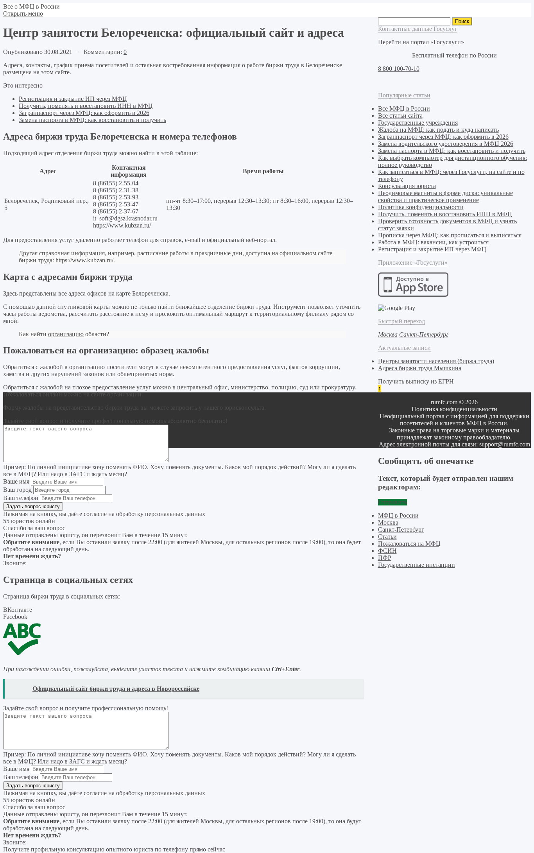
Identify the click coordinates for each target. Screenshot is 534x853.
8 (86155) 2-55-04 (115, 183)
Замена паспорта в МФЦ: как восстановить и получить (92, 119)
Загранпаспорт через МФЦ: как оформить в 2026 (84, 112)
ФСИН (387, 550)
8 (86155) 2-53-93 (115, 197)
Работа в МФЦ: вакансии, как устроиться (433, 242)
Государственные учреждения (418, 122)
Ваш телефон (20, 498)
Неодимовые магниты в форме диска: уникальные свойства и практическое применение (445, 196)
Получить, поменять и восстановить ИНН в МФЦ (86, 105)
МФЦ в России (398, 515)
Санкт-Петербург (401, 529)
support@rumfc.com (504, 444)
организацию (66, 334)
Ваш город (17, 489)
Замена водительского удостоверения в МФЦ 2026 (445, 143)
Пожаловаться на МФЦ (409, 543)
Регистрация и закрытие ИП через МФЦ (73, 98)
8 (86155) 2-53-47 (115, 204)
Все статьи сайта (400, 115)
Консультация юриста (407, 186)
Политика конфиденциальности (421, 207)
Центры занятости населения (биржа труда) (436, 361)
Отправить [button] (392, 502)
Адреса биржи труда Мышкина (419, 368)
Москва (388, 522)
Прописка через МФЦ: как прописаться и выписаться (449, 235)
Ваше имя (16, 481)
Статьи (387, 536)
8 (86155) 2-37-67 (115, 211)
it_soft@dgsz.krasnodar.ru (125, 218)
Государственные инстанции (416, 564)
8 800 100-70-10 (398, 68)
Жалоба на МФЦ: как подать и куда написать (438, 129)
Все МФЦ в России (404, 108)
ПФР (384, 557)
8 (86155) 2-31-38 (115, 190)
